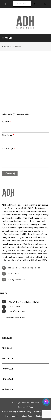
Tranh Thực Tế (11, 416)
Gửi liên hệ (10, 174)
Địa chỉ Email (8, 135)
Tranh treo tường (9, 411)
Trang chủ (7, 46)
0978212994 (13, 273)
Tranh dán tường (24, 411)
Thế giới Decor (27, 416)
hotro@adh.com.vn (16, 279)
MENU (8, 38)
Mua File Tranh (40, 411)
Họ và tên (6, 121)
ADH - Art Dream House (15, 317)
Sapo (31, 407)
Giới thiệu (39, 416)
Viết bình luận (8, 149)
